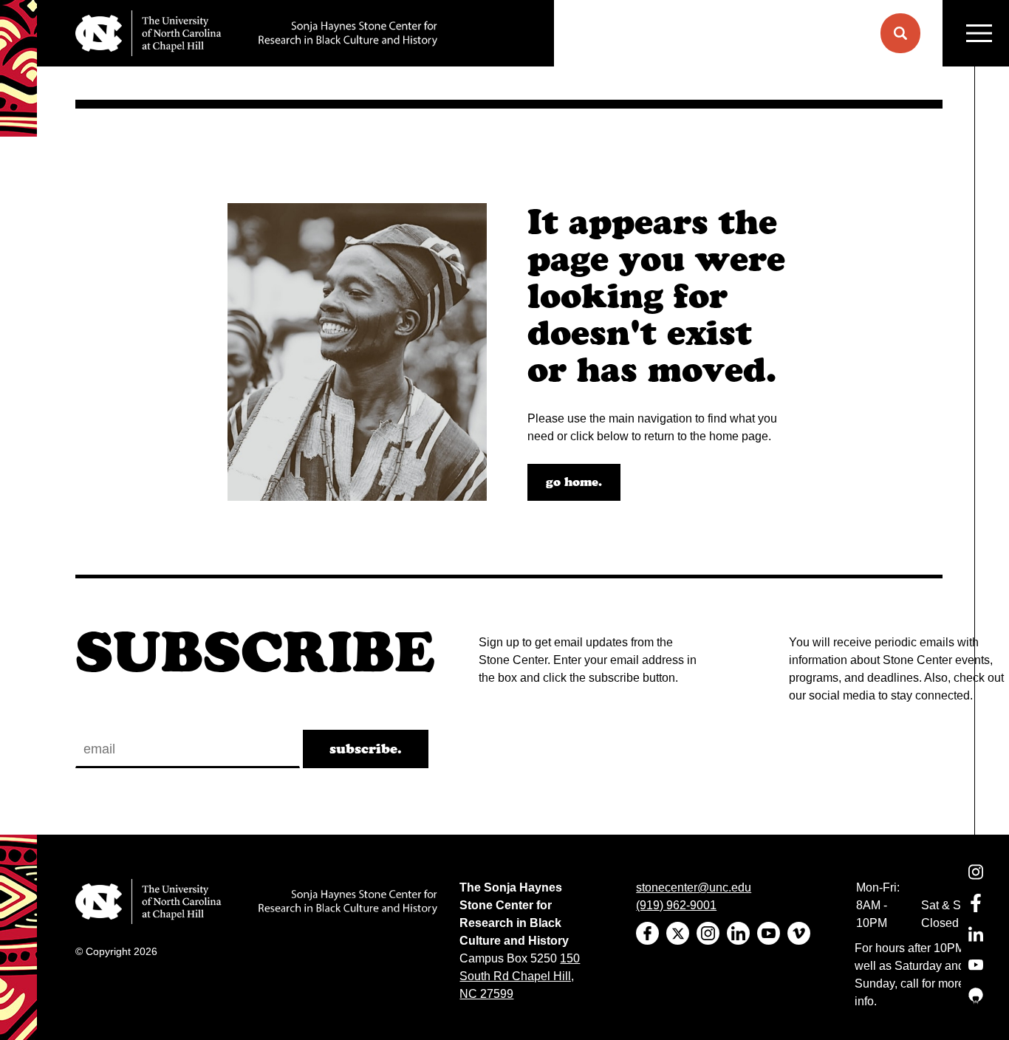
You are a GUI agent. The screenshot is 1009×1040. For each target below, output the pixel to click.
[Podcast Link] (976, 1005)
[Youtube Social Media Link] (976, 974)
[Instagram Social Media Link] (976, 881)
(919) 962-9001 (676, 905)
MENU (976, 33)
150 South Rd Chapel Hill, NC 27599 (519, 976)
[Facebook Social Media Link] (976, 912)
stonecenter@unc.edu (693, 887)
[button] (900, 33)
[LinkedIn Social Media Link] (976, 943)
